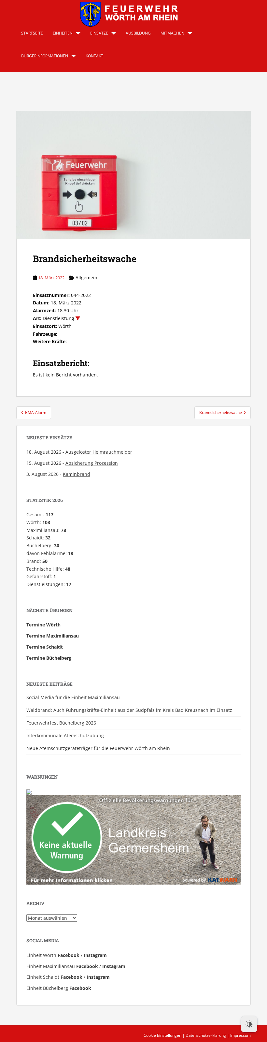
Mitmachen (172, 33)
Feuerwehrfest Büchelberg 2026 (61, 723)
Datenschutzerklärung (206, 1035)
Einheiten (63, 33)
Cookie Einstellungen (162, 1035)
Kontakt (94, 56)
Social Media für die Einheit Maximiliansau (73, 697)
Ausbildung (138, 33)
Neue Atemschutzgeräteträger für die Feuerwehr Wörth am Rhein (98, 748)
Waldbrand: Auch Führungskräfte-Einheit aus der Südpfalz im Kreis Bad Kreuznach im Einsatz (129, 710)
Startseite (32, 33)
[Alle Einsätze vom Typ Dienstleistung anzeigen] (78, 318)
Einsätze (99, 33)
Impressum (240, 1035)
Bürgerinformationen (44, 56)
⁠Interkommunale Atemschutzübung (65, 735)
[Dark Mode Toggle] (249, 1024)
